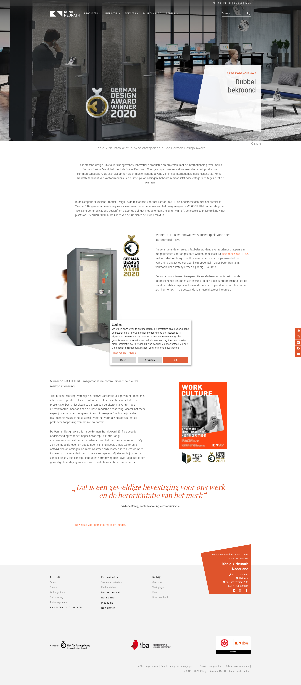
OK (175, 360)
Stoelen (54, 587)
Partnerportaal (110, 592)
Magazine (107, 602)
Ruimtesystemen (59, 602)
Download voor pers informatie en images (100, 524)
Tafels (53, 582)
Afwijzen (150, 360)
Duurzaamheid (160, 597)
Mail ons (243, 578)
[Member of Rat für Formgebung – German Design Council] (70, 645)
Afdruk (132, 352)
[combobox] (234, 13)
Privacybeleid (119, 352)
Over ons (157, 582)
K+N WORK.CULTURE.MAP (66, 607)
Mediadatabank (109, 587)
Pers (154, 592)
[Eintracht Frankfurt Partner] (233, 645)
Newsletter (108, 607)
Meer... (124, 360)
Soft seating (56, 597)
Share (257, 143)
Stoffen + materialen (112, 582)
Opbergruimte (57, 592)
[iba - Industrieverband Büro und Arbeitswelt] (150, 645)
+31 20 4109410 (240, 574)
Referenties (108, 597)
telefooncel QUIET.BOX (235, 253)
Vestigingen (158, 587)
